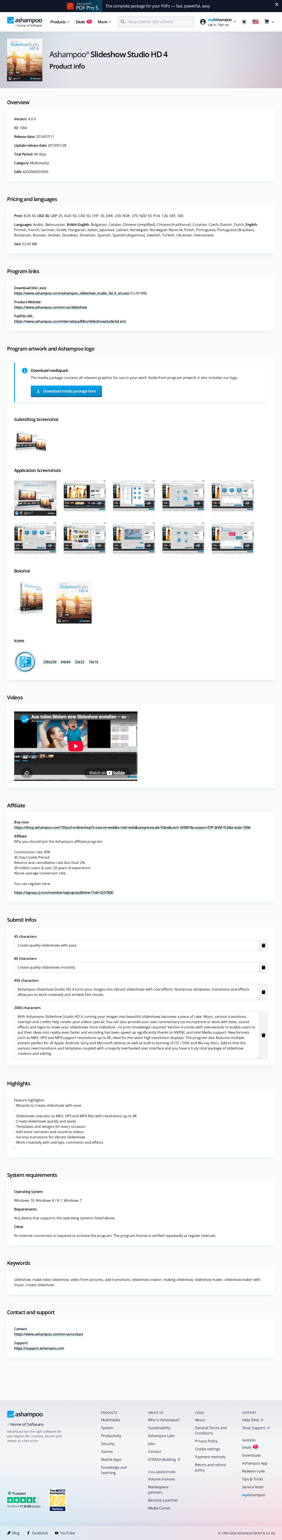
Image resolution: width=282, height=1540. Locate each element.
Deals (83, 21)
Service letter (253, 1487)
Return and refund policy (210, 1467)
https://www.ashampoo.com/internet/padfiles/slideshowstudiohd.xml (70, 321)
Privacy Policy (206, 1441)
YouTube (67, 1533)
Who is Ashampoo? (164, 1419)
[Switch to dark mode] (244, 21)
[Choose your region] (255, 21)
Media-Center (159, 1508)
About (200, 1419)
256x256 (49, 661)
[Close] (276, 4)
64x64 (65, 661)
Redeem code (253, 1471)
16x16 (93, 661)
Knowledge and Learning (114, 1470)
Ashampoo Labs (161, 1435)
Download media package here (69, 390)
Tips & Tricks (252, 1479)
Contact (154, 1451)
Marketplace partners (158, 1490)
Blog (16, 1533)
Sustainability (159, 1427)
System (107, 1427)
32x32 (79, 661)
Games (107, 1451)
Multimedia (110, 1419)
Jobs (151, 1443)
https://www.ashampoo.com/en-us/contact (48, 1334)
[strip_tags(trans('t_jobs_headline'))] (57, 1500)
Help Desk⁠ (250, 1419)
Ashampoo (253, 1495)
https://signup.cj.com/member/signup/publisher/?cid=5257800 (63, 892)
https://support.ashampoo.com (39, 1348)
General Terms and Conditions (211, 1430)
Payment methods (210, 1456)
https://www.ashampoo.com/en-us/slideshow (50, 307)
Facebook (40, 1533)
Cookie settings (207, 1449)
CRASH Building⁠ (162, 1459)
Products (58, 21)
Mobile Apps (111, 1459)
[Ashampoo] (25, 1414)
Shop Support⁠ (253, 1427)
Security (108, 1443)
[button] (263, 945)
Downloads (251, 1455)
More (102, 21)
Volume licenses (161, 1479)
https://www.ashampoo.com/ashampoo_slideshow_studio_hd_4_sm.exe (71, 293)
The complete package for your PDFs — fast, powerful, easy (158, 6)
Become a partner (163, 1500)
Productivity (111, 1435)
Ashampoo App (255, 1463)
